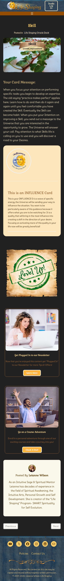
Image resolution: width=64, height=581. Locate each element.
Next (56, 526)
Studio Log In (51, 5)
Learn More (31, 372)
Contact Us (38, 553)
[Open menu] (32, 13)
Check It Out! (32, 449)
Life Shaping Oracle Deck (36, 32)
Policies (23, 553)
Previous (10, 526)
